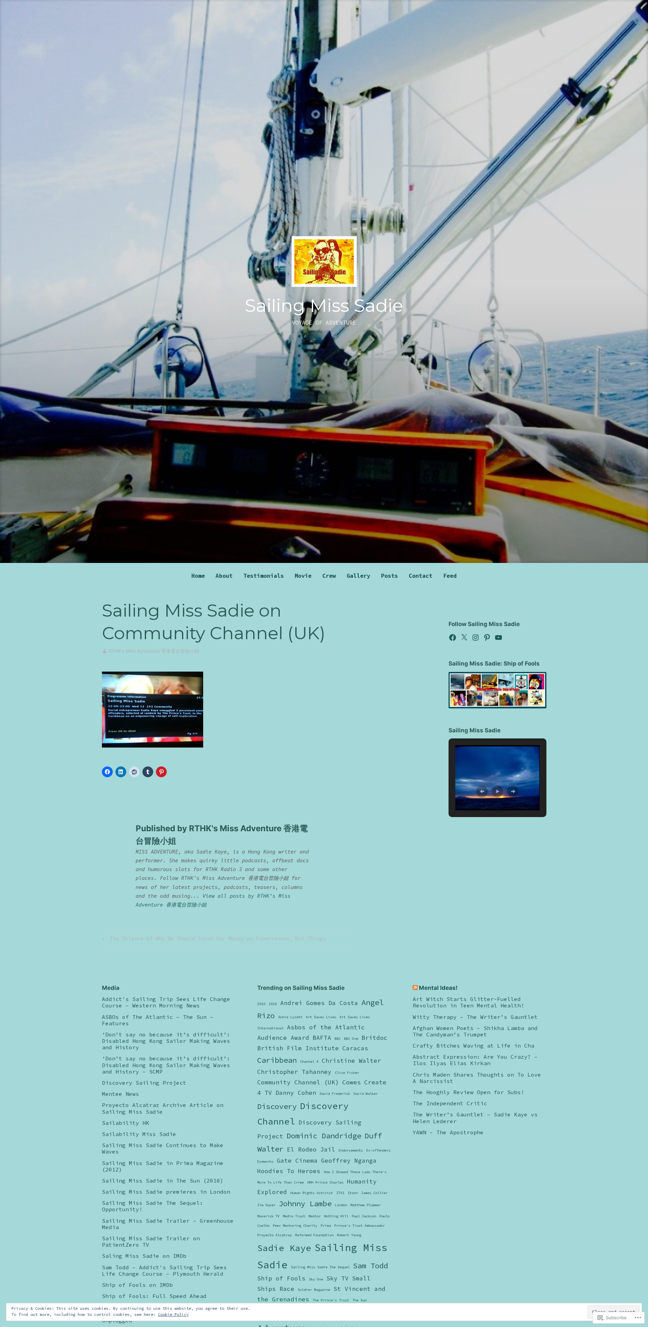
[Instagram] (475, 637)
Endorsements (351, 1150)
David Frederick (335, 1093)
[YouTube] (498, 637)
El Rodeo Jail (311, 1149)
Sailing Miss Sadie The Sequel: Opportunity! (152, 1206)
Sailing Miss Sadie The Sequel (320, 1267)
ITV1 (340, 1193)
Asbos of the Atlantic (326, 1027)
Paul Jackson (364, 1216)
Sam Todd (370, 1265)
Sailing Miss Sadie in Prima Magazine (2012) (162, 1166)
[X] (464, 637)
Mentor (314, 1216)
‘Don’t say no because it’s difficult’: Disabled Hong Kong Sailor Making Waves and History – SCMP (166, 1065)
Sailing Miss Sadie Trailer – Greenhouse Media (168, 1223)
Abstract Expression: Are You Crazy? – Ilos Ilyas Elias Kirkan (475, 1059)
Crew (329, 575)
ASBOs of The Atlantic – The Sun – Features (157, 1020)
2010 (261, 1004)
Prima (326, 1225)
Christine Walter (351, 1060)
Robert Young (349, 1235)
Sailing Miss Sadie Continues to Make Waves (162, 1148)
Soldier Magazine (314, 1290)
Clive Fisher (347, 1073)
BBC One (351, 1038)
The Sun (359, 1300)
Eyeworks (265, 1161)
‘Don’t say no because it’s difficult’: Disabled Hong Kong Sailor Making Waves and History (166, 1041)
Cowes (351, 1082)
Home (198, 575)
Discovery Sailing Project (144, 1082)
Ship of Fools (281, 1278)
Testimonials (263, 575)
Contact (420, 575)
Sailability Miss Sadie (139, 1134)
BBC (337, 1038)
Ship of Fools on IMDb (137, 1284)
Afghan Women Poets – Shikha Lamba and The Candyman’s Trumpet (475, 1031)
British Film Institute (298, 1048)
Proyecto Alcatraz (274, 1235)
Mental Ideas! (438, 987)
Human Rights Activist (311, 1193)
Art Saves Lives (321, 1017)
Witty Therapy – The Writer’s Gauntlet (475, 1016)
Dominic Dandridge (324, 1135)
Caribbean (277, 1060)
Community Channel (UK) (298, 1082)
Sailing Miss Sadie (324, 305)
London (341, 1205)
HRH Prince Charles (325, 1182)
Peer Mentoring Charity (295, 1225)
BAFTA (322, 1037)
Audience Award (283, 1037)
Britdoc (374, 1037)
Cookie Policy (173, 1314)
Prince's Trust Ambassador (359, 1225)
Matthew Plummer (365, 1205)
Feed (450, 575)
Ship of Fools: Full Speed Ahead (154, 1296)
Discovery (277, 1106)
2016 (273, 1004)
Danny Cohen (295, 1092)
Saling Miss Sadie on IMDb (144, 1255)
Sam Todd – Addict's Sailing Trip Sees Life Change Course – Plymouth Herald (164, 1270)
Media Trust (294, 1216)
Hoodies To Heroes (288, 1171)
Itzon (353, 1193)
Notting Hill (336, 1216)
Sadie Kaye (284, 1247)
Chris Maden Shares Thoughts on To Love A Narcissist (477, 1077)
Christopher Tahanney (294, 1072)
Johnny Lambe (305, 1203)
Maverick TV (268, 1216)
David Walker (365, 1093)
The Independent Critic (450, 1103)
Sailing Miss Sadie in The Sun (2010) (162, 1180)
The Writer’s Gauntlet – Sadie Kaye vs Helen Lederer (475, 1117)
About (224, 575)
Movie (303, 575)
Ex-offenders (378, 1150)
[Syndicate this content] (415, 987)
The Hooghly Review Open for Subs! (468, 1092)
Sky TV (337, 1278)
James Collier (374, 1193)
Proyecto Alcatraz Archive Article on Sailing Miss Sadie (162, 1108)
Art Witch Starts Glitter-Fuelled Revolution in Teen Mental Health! (468, 1002)
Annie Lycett (290, 1017)
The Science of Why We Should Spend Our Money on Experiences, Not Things (213, 939)
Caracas (355, 1048)
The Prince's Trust (331, 1300)
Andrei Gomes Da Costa (319, 1003)
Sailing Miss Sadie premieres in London (166, 1191)
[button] (482, 791)
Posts (389, 575)
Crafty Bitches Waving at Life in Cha (473, 1045)
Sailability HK (125, 1122)
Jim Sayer (266, 1205)
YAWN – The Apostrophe (448, 1132)
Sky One (316, 1279)
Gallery (358, 575)
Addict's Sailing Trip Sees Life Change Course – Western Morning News (166, 1002)
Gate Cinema (297, 1160)
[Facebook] (453, 637)
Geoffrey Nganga (349, 1160)
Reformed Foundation (314, 1235)
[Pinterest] (487, 637)
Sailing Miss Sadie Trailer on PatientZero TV (151, 1241)
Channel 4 (309, 1061)
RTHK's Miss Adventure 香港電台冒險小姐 (154, 651)
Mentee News (120, 1093)
